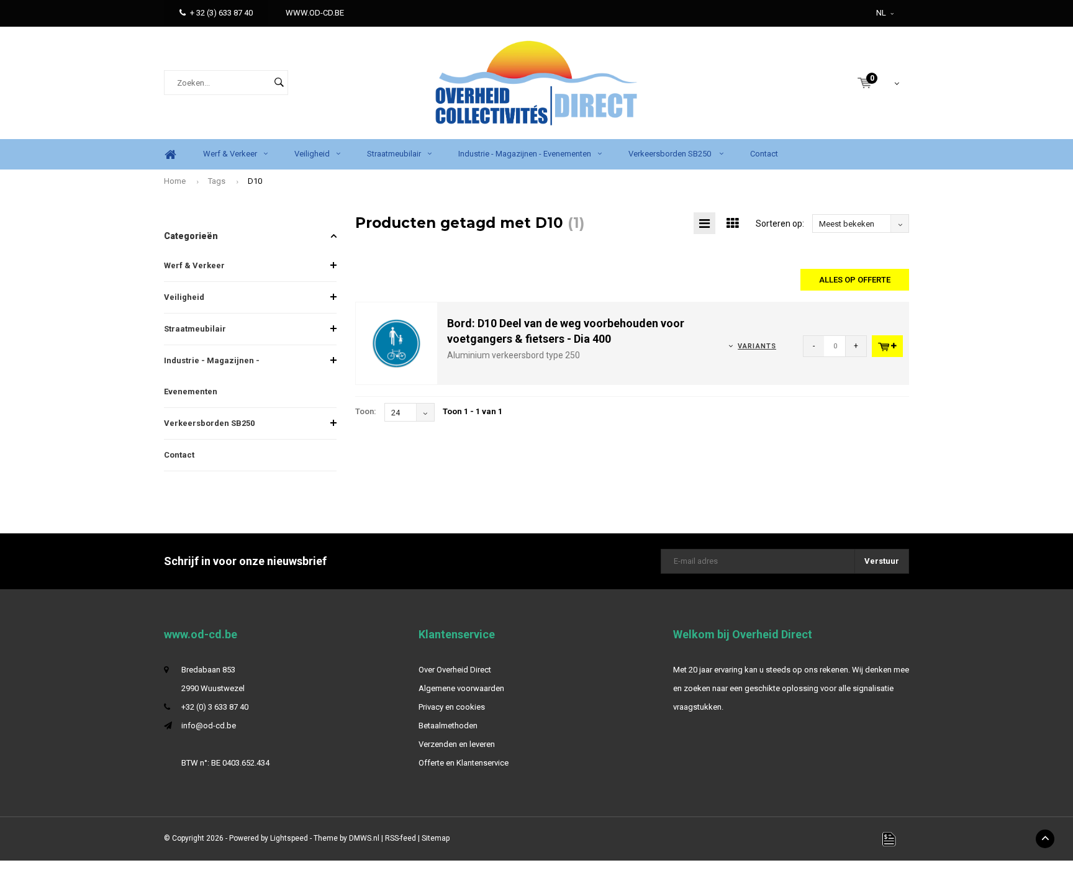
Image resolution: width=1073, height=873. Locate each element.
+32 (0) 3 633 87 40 (214, 707)
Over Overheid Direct (455, 669)
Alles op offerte (854, 279)
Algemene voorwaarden (461, 688)
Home (170, 154)
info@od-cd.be (208, 725)
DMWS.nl (364, 838)
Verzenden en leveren (457, 744)
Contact (764, 153)
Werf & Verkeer (230, 153)
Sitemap (436, 838)
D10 (255, 181)
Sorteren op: (780, 223)
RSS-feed (400, 838)
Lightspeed (289, 838)
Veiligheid (312, 153)
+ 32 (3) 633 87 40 (221, 12)
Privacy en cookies (452, 707)
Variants (757, 346)
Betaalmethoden (448, 725)
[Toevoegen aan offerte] (887, 346)
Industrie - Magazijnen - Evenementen (524, 153)
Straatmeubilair (394, 153)
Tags (216, 181)
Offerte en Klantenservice (464, 762)
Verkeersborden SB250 (670, 153)
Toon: (365, 411)
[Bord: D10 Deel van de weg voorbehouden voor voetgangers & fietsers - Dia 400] (397, 342)
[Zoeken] (278, 82)
